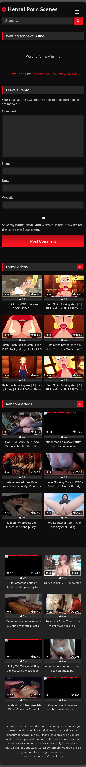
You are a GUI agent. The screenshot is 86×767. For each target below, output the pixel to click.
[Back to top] (73, 755)
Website (8, 197)
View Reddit (17, 74)
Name (7, 163)
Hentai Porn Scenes (32, 9)
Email (7, 180)
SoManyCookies (44, 74)
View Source (68, 74)
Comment (9, 111)
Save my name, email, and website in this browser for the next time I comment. (42, 227)
